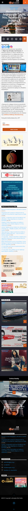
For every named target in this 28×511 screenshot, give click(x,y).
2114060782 (7, 465)
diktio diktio (12, 29)
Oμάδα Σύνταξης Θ (6, 320)
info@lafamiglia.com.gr (9, 467)
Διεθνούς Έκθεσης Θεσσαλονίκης (13, 114)
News (16, 9)
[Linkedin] (8, 47)
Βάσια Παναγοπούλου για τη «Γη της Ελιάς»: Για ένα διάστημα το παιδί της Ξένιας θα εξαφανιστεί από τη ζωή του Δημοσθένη (13, 243)
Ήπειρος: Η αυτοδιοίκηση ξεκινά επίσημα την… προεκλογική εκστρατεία (14, 387)
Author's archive (14, 129)
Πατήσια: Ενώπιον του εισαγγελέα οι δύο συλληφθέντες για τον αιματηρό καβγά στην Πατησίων (14, 407)
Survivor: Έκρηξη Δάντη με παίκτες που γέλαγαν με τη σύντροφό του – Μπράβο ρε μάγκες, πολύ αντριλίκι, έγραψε (13, 228)
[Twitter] (5, 47)
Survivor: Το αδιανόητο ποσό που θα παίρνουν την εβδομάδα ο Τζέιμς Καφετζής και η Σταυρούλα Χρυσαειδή (13, 219)
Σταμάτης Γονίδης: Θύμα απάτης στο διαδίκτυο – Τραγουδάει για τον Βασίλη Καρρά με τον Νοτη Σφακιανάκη (12, 224)
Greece (12, 9)
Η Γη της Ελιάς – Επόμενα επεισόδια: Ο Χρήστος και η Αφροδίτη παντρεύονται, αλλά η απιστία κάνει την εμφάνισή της (13, 238)
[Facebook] (3, 47)
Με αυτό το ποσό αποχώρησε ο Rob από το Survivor (13, 209)
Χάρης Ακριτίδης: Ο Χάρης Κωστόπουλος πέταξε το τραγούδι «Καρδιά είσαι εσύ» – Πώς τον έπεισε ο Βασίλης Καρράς (13, 233)
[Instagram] (11, 47)
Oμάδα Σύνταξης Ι (6, 344)
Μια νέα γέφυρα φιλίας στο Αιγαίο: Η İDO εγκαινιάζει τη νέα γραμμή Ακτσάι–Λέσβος (14, 312)
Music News (5, 327)
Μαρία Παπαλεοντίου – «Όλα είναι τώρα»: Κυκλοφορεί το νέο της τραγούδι (14, 359)
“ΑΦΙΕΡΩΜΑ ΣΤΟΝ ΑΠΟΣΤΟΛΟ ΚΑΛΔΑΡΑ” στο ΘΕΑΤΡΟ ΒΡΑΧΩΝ (14, 335)
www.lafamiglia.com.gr (9, 462)
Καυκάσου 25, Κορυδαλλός (10, 470)
